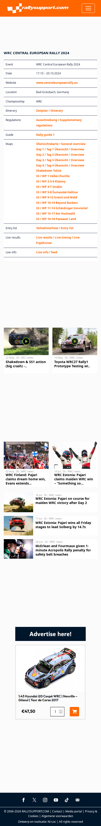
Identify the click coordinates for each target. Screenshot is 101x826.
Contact (57, 811)
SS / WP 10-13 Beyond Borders (57, 203)
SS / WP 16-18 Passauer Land (56, 219)
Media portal (73, 811)
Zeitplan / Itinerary (49, 111)
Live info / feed (46, 252)
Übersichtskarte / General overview (60, 144)
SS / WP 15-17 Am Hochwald (55, 214)
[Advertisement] (50, 30)
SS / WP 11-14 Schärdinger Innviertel (62, 208)
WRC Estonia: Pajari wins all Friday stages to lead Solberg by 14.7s (63, 524)
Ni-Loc (52, 822)
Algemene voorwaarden (57, 816)
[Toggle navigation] (88, 8)
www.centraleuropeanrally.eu (57, 83)
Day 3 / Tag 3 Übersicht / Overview (60, 160)
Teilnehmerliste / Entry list (55, 228)
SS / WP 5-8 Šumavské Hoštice (57, 192)
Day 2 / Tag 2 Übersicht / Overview (60, 155)
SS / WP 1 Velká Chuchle (53, 176)
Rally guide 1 (45, 135)
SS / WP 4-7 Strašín (49, 187)
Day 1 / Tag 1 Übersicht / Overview (60, 149)
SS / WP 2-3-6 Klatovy (51, 181)
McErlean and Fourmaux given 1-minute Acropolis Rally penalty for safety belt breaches (63, 550)
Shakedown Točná (48, 171)
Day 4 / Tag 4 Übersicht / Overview (60, 165)
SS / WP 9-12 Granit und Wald (56, 197)
